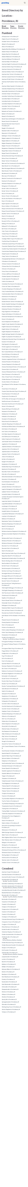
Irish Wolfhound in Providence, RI (10, 436)
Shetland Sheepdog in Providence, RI (11, 713)
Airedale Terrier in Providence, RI (10, 41)
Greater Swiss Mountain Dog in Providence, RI (14, 391)
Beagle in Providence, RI (8, 128)
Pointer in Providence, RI (8, 627)
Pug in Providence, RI (7, 656)
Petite (4, 940)
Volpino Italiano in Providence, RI (10, 823)
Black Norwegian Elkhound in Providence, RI (13, 168)
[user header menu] (24, 2)
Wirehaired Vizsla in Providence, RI (11, 852)
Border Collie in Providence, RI (10, 188)
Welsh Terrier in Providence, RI (10, 835)
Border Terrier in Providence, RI (10, 191)
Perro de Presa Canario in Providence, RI (12, 610)
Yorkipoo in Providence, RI (8, 1012)
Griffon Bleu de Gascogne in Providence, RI (13, 399)
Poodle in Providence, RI (8, 637)
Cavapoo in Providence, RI (9, 907)
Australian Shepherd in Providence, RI (11, 103)
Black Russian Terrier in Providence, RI (11, 171)
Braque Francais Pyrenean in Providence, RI (13, 211)
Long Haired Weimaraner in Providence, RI (12, 513)
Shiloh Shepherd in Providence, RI (10, 723)
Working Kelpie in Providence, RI (10, 855)
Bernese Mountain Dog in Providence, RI (12, 156)
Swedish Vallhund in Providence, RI (11, 773)
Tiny (8, 897)
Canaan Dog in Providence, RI (9, 233)
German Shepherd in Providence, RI (11, 364)
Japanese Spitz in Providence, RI (10, 451)
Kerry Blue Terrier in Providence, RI (10, 471)
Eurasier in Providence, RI (8, 341)
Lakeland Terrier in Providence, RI (10, 491)
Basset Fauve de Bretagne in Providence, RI (13, 119)
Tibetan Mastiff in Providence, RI (10, 786)
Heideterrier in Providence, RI (9, 414)
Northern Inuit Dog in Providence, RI (11, 571)
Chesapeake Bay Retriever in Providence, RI (13, 259)
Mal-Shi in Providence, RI (8, 961)
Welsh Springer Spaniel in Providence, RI (12, 832)
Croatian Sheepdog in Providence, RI (11, 289)
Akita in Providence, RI (8, 46)
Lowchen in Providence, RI (8, 516)
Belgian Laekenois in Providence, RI (11, 138)
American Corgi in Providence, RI (10, 872)
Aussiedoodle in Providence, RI (10, 879)
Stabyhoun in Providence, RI (9, 761)
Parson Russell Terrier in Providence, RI (12, 600)
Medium (15, 887)
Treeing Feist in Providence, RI (10, 808)
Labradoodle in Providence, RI (9, 952)
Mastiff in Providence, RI (8, 526)
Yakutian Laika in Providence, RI (10, 860)
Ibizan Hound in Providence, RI (10, 421)
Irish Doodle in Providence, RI (9, 950)
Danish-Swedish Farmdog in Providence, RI (13, 304)
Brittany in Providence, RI (8, 218)
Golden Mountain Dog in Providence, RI (12, 942)
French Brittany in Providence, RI (10, 354)
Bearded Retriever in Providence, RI (11, 892)
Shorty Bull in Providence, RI (9, 726)
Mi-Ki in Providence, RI (8, 529)
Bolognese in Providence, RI (9, 186)
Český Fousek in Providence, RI (10, 254)
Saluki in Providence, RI (8, 691)
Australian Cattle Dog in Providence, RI (12, 96)
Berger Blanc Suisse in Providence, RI (11, 151)
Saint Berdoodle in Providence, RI (10, 984)
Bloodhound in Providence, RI (9, 173)
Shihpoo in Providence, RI (8, 994)
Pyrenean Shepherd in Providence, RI (11, 666)
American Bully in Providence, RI (10, 61)
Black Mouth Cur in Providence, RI (10, 166)
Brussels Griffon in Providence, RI (10, 221)
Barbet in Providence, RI (8, 114)
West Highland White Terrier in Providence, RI (14, 837)
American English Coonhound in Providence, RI (14, 64)
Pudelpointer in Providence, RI (10, 653)
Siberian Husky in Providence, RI (10, 729)
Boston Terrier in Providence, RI (10, 196)
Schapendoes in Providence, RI (10, 698)
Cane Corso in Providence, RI (9, 236)
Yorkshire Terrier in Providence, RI (10, 862)
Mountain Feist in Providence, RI (10, 548)
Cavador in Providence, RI (8, 904)
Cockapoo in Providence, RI (9, 917)
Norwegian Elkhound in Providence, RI (11, 576)
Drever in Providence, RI (8, 319)
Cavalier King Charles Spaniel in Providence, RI (14, 249)
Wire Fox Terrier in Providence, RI (10, 847)
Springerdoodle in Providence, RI (10, 1002)
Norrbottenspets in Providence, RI (11, 568)
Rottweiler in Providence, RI (9, 676)
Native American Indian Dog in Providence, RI (13, 553)
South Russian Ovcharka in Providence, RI (12, 751)
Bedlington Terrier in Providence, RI (11, 135)
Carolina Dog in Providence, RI (10, 241)
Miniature (12, 639)
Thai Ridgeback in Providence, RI (10, 783)
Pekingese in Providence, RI (9, 605)
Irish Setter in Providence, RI (9, 429)
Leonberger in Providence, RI (9, 506)
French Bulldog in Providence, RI (10, 356)
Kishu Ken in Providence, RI (9, 474)
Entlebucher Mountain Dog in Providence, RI (13, 339)
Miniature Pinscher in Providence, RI (11, 540)
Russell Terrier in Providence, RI (10, 678)
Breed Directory (5, 27)
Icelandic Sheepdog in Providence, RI (11, 424)
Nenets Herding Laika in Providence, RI (12, 561)
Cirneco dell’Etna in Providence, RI (11, 274)
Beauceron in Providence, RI (9, 133)
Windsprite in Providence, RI (9, 845)
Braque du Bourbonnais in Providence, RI (12, 208)
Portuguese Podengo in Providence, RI (12, 641)
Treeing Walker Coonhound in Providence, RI (13, 811)
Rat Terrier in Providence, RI (9, 668)
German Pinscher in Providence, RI (11, 361)
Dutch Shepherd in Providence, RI (10, 321)
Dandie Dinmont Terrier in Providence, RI (12, 301)
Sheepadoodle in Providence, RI (10, 989)
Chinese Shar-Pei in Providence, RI (11, 266)
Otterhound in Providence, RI (9, 595)
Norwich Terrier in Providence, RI (10, 581)
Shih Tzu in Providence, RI (8, 718)
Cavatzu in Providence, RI (8, 914)
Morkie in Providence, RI (8, 972)
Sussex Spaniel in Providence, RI (10, 768)
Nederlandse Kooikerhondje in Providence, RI (13, 558)
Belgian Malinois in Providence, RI (10, 141)
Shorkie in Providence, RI (8, 997)
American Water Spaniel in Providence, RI (12, 86)
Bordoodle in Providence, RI (9, 899)
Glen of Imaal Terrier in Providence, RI (11, 377)
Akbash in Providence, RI (8, 44)
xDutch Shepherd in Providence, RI (11, 1009)
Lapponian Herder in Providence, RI (11, 501)
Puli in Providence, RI (7, 658)
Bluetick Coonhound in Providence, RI (11, 178)
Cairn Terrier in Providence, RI (9, 231)
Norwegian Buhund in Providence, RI (11, 573)
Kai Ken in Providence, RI (8, 459)
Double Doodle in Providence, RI (10, 929)
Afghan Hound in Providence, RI (10, 39)
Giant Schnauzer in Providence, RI (11, 374)
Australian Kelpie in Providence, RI (10, 98)
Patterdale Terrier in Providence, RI (11, 603)
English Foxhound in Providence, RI (11, 326)
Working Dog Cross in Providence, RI (11, 1007)
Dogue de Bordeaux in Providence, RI (11, 314)
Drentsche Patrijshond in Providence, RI (12, 316)
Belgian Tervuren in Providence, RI (10, 146)
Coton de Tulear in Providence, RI (10, 286)
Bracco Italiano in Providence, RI (10, 206)
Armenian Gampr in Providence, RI (10, 93)
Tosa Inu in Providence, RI (8, 796)
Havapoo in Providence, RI (8, 947)
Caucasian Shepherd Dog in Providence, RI (13, 246)
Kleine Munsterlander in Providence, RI (12, 476)
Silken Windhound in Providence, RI (11, 734)
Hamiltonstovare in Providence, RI (10, 401)
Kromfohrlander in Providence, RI (10, 481)
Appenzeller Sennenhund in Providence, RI (12, 91)
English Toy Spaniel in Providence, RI (11, 336)
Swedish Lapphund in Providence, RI (11, 771)
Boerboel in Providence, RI (8, 181)
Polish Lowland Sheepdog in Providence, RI (13, 630)
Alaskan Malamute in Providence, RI (11, 56)
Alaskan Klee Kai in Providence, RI (10, 54)
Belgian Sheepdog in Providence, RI (11, 143)
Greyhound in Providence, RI (9, 396)
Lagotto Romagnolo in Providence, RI (11, 489)
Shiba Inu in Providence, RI (9, 716)
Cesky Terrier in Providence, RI (10, 256)
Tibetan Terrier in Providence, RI (10, 791)
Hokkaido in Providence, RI (9, 416)
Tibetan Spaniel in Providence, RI (10, 788)
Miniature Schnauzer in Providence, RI (11, 543)
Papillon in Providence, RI (8, 598)
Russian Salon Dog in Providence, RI (11, 681)
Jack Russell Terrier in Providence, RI (11, 441)
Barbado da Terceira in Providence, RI (11, 111)
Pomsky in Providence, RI (8, 979)
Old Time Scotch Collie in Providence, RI (12, 593)
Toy (8, 639)
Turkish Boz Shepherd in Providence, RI (12, 813)
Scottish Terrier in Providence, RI (10, 708)
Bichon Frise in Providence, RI (9, 158)
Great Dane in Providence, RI (9, 389)
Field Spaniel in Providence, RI (9, 344)
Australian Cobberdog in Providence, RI (12, 883)
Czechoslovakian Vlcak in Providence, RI (12, 294)
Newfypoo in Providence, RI (9, 974)
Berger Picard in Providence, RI (10, 153)
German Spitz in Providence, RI (10, 369)
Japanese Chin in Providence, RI (10, 449)
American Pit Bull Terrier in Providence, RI (12, 79)
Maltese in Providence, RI (8, 518)
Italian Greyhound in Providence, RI (11, 439)
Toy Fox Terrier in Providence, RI (10, 801)
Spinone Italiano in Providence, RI (10, 758)
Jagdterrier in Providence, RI (9, 444)
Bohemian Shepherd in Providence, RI (11, 183)
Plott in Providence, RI (8, 625)
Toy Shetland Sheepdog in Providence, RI (12, 803)
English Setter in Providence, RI (10, 329)
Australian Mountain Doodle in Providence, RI (13, 890)
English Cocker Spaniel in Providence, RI (12, 324)
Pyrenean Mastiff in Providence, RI (11, 663)
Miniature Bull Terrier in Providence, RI (12, 538)
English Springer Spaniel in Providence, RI (12, 334)
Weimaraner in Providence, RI (9, 830)
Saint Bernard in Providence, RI (10, 688)
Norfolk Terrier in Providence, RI (10, 566)
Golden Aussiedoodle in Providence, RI (12, 934)
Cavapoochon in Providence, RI (10, 909)
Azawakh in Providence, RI (8, 108)
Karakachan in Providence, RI (9, 464)
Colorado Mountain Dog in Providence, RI (13, 919)
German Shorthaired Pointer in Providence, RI (14, 367)
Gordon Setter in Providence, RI (10, 382)
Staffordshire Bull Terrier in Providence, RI (13, 763)
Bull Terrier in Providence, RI (9, 228)
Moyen (17, 639)
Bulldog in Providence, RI (8, 223)
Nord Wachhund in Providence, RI (10, 977)
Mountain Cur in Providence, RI (10, 546)
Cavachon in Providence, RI (9, 902)
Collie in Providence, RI (8, 281)
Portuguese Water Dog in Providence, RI (12, 648)
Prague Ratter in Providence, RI (10, 651)
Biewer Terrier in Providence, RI (10, 161)
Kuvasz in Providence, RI (8, 484)
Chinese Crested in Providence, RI (11, 264)
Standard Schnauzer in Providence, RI (11, 766)
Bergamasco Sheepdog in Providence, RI (12, 148)
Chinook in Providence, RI (8, 269)
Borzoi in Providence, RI (8, 193)
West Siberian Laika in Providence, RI (11, 840)
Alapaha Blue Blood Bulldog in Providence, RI (13, 49)
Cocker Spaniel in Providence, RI (10, 279)
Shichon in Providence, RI (8, 992)
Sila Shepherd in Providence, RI (10, 731)
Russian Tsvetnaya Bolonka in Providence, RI (13, 686)
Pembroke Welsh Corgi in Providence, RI (12, 608)
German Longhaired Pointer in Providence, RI (13, 359)
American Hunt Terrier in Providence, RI (12, 74)
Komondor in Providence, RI (9, 479)
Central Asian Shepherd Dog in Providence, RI (14, 251)
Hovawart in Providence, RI (9, 419)
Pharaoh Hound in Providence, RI (10, 620)
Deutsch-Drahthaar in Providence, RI (11, 306)
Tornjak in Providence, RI (8, 793)
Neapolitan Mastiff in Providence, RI (11, 556)
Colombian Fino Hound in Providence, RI (12, 284)
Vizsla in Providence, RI (8, 820)
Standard (22, 639)
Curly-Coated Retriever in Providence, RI (12, 291)
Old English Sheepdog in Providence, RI (12, 590)
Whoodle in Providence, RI (8, 1004)
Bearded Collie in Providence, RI (10, 130)
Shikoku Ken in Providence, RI (9, 721)
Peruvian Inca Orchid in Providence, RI (12, 613)
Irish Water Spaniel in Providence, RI (11, 434)
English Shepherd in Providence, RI (11, 331)
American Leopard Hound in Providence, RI (13, 76)
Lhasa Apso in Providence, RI (9, 508)
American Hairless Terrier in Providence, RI (13, 71)
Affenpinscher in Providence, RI (10, 36)
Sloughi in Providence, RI (8, 741)
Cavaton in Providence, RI (8, 912)
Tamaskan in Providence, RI (9, 778)
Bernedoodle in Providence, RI (9, 895)
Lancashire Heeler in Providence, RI (11, 494)
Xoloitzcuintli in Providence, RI (10, 857)
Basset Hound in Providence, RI (10, 121)
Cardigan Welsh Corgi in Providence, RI (12, 238)
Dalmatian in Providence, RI (9, 299)
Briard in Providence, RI (8, 216)
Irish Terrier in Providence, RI (9, 431)
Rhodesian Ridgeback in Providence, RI (12, 673)
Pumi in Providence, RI (7, 661)
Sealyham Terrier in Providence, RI (10, 711)
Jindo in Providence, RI (8, 456)
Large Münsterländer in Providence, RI (11, 503)
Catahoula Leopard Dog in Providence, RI (12, 243)
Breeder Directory (21, 27)
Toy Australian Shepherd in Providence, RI (13, 798)
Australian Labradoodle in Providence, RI (12, 886)
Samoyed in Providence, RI (9, 693)
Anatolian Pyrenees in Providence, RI (11, 874)
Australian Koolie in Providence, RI (10, 101)
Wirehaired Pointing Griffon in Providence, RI (14, 850)
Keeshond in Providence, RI (9, 469)
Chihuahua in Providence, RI (9, 261)
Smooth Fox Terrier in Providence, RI (11, 744)
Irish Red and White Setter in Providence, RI (13, 426)
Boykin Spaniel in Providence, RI (10, 203)
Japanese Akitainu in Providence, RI (11, 446)
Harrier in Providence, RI (8, 406)
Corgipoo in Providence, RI (9, 924)
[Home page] (5, 3)
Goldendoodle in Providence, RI (10, 937)
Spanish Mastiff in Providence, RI (10, 753)
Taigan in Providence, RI (8, 776)
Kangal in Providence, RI (8, 461)
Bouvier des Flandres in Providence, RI (11, 198)
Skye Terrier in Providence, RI (9, 739)
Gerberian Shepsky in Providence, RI (11, 932)
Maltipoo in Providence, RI (9, 964)
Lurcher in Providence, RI (8, 959)
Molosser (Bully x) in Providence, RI (11, 969)
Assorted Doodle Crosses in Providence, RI (13, 877)
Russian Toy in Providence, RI (9, 683)
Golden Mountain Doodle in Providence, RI (13, 945)
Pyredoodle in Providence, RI (9, 982)
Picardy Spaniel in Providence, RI (10, 622)
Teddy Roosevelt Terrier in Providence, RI (12, 781)
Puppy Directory (13, 27)
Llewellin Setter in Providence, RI (10, 511)
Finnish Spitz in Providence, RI (10, 349)
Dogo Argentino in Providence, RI (10, 311)
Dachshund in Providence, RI (9, 296)
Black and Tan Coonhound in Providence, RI (13, 163)
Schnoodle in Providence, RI (9, 987)
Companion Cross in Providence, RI (11, 922)
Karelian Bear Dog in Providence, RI (11, 466)
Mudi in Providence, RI (7, 551)
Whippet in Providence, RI (8, 842)
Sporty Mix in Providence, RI (9, 999)
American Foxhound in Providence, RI (11, 69)
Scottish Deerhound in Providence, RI (11, 706)
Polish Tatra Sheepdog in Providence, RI (12, 632)
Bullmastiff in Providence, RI (9, 226)
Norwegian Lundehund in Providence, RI (12, 578)
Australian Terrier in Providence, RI (11, 106)
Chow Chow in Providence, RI (9, 271)
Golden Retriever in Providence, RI (11, 379)
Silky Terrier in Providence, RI (9, 736)
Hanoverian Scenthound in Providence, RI (12, 404)
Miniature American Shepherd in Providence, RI (14, 531)
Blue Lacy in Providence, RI (9, 176)
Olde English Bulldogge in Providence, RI (12, 588)
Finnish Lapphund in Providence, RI (11, 346)
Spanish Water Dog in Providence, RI (11, 756)
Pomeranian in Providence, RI (9, 635)
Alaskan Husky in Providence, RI (10, 51)
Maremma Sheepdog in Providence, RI (11, 524)
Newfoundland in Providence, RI (10, 563)
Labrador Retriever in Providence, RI (11, 486)
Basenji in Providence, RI (8, 116)
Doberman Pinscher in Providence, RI (11, 309)
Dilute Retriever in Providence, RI (10, 927)
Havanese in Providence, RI (9, 411)
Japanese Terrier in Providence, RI (11, 454)
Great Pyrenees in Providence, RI (10, 394)
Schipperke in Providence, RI (9, 701)
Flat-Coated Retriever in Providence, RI (12, 351)
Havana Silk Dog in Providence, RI (10, 409)
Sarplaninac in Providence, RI (9, 696)
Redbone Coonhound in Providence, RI (12, 671)
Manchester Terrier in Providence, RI (11, 521)
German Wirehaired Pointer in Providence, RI (13, 372)
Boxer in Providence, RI (8, 201)
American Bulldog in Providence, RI (11, 59)
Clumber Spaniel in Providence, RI (10, 276)
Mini (11, 881)
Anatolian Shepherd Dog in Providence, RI (13, 88)
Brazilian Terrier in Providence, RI (10, 213)
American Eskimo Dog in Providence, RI (12, 66)
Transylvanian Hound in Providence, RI (11, 806)
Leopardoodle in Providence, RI (10, 956)
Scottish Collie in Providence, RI (10, 703)
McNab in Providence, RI (8, 966)
